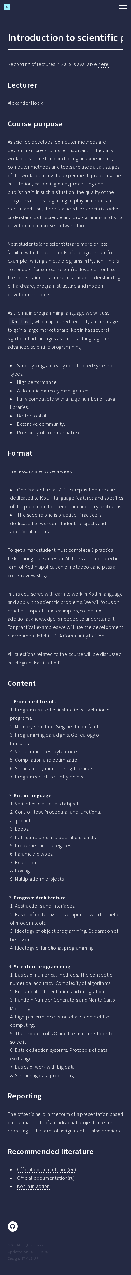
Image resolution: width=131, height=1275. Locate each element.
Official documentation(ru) (46, 1178)
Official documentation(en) (46, 1169)
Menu (121, 7)
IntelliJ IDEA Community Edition (70, 635)
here (103, 64)
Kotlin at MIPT (48, 662)
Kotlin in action (33, 1186)
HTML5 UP (29, 1258)
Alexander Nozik (25, 103)
